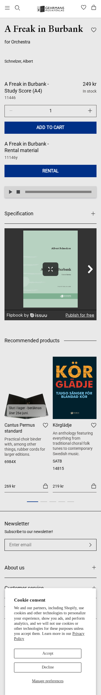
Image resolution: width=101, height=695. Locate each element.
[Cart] (94, 8)
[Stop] (18, 192)
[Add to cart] (45, 485)
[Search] (17, 8)
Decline (48, 667)
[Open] (7, 8)
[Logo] (50, 10)
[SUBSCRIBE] (90, 545)
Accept (47, 653)
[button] (32, 501)
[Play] (10, 192)
